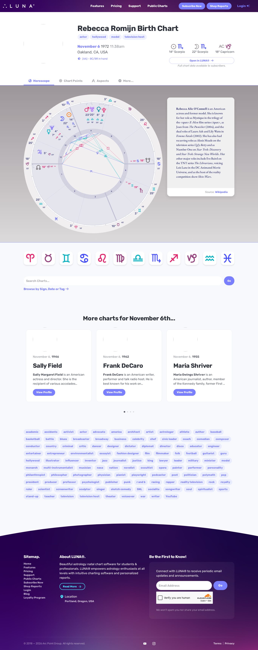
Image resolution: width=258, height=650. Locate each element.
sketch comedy (121, 489)
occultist (147, 467)
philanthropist (35, 475)
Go (220, 585)
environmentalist (82, 453)
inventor (90, 460)
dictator (130, 446)
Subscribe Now (192, 6)
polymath (208, 475)
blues (63, 439)
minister (210, 460)
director (165, 446)
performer (195, 467)
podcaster (159, 475)
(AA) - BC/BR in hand (94, 58)
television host (134, 36)
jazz (104, 460)
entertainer (33, 453)
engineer (213, 446)
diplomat (148, 446)
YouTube (171, 496)
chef (153, 439)
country (51, 446)
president (32, 482)
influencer (72, 460)
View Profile (114, 392)
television (67, 496)
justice (136, 460)
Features (30, 567)
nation (113, 467)
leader (178, 460)
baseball (215, 432)
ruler (29, 489)
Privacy (229, 643)
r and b (141, 482)
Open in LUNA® (200, 60)
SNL (139, 489)
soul (189, 489)
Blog (27, 594)
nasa (100, 467)
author (199, 432)
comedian (203, 439)
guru (223, 453)
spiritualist (205, 489)
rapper (170, 482)
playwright (139, 475)
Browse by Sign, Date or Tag (44, 289)
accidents (50, 432)
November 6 (88, 46)
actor (83, 36)
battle (50, 439)
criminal (68, 446)
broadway (101, 439)
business (120, 439)
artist (150, 432)
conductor (33, 446)
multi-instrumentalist (58, 467)
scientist (44, 489)
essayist (105, 453)
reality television (192, 482)
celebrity (138, 439)
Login (241, 6)
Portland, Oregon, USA (79, 601)
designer (113, 446)
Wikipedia (221, 192)
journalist (120, 460)
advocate (99, 432)
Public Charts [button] (158, 6)
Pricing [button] (116, 6)
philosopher (59, 475)
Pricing (28, 571)
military (193, 460)
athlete (184, 432)
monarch (32, 467)
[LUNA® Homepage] (18, 6)
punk (127, 482)
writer (155, 496)
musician (85, 467)
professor (69, 482)
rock (212, 482)
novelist (129, 467)
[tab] (39, 81)
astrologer (167, 432)
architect (134, 432)
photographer (82, 475)
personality (215, 467)
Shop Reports (219, 6)
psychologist (90, 482)
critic (82, 446)
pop (223, 475)
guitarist (208, 453)
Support (29, 575)
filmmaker (162, 453)
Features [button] (97, 6)
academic (32, 432)
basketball (33, 439)
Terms (217, 643)
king (150, 460)
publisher (111, 482)
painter (177, 467)
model (115, 36)
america (116, 432)
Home (27, 563)
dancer (96, 446)
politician (190, 475)
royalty (225, 482)
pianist (121, 475)
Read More (70, 586)
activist (68, 432)
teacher (49, 496)
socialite (153, 489)
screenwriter (64, 489)
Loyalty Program (34, 597)
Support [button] (134, 6)
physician (104, 475)
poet (175, 475)
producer (51, 482)
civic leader (169, 439)
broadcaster (81, 439)
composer (222, 439)
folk (177, 453)
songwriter (172, 489)
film (147, 453)
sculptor (84, 489)
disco (180, 446)
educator (196, 446)
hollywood (99, 36)
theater (111, 496)
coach (187, 439)
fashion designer (128, 453)
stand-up (32, 496)
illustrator (52, 460)
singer (101, 489)
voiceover (128, 496)
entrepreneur (56, 453)
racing (155, 482)
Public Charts (32, 578)
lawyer (163, 460)
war (143, 496)
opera (162, 467)
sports (223, 489)
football (191, 453)
